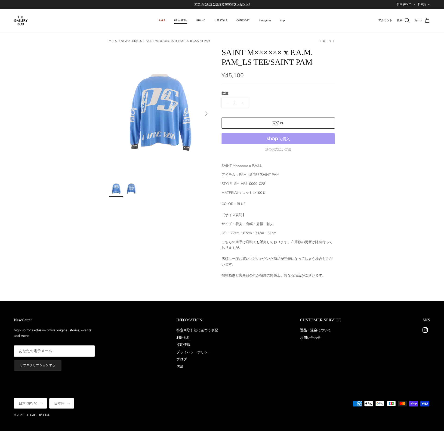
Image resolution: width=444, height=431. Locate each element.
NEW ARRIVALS (131, 41)
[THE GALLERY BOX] (21, 21)
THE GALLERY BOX (36, 415)
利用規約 (183, 337)
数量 (225, 93)
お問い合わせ (310, 337)
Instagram (265, 20)
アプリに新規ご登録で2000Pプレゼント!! (222, 4)
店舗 (179, 366)
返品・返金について (315, 330)
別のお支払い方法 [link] (278, 150)
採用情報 (183, 344)
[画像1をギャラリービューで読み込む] (160, 111)
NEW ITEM (180, 20)
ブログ (181, 359)
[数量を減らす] (226, 103)
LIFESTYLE (220, 20)
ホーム (113, 41)
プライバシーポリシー (193, 352)
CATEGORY (243, 20)
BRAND (200, 20)
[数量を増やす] (244, 103)
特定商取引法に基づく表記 (197, 330)
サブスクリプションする (38, 365)
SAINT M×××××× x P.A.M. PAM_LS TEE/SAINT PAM (178, 41)
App (282, 20)
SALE (162, 20)
